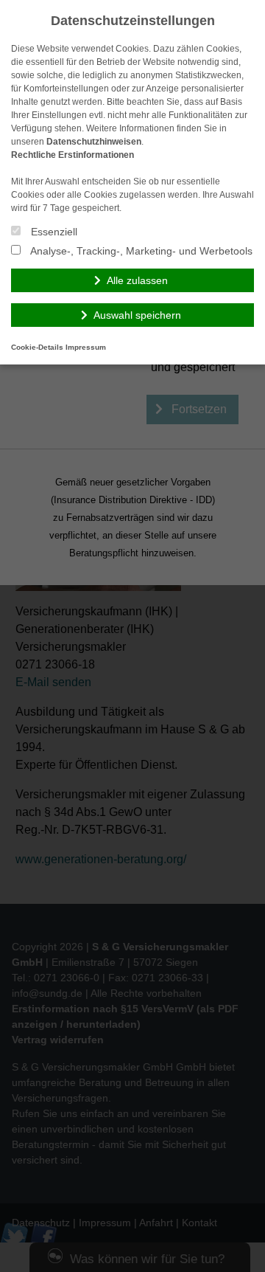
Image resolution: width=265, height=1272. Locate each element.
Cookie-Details (37, 347)
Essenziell (52, 232)
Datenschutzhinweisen (93, 141)
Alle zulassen (137, 280)
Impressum (86, 347)
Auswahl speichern (137, 315)
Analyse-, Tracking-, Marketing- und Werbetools (140, 251)
